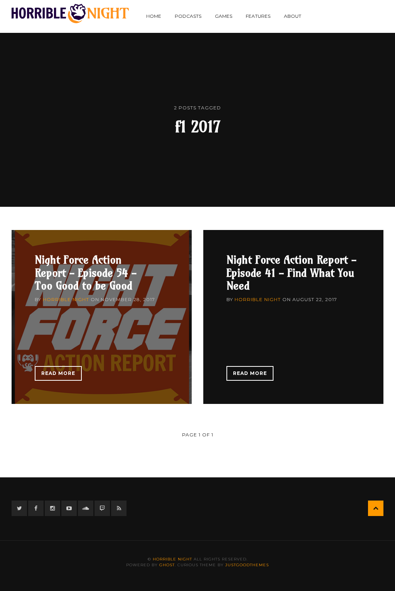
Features (258, 16)
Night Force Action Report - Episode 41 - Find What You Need (291, 272)
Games (223, 16)
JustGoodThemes (247, 564)
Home (153, 16)
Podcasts (188, 16)
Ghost (167, 564)
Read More (58, 373)
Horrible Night (66, 299)
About (292, 16)
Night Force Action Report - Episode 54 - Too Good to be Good (86, 272)
